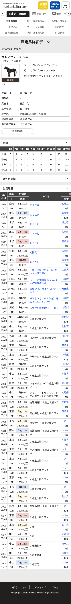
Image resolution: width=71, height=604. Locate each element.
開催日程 (41, 14)
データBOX (20, 14)
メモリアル (11, 26)
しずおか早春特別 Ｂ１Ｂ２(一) (44, 309)
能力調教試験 (11, 32)
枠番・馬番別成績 (35, 32)
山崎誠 (65, 279)
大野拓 (65, 392)
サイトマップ (39, 587)
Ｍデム (65, 543)
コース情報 (59, 32)
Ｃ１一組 (34, 224)
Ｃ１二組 (34, 214)
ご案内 (55, 587)
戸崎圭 (65, 345)
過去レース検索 (59, 20)
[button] (3, 14)
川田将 (65, 364)
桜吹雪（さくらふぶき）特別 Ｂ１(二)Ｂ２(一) (44, 300)
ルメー (65, 420)
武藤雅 (65, 534)
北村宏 (65, 317)
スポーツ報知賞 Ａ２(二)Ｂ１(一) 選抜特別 (44, 281)
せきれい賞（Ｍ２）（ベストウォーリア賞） (44, 272)
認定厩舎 (59, 26)
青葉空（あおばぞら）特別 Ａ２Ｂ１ (44, 290)
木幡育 (65, 373)
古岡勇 (65, 269)
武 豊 (65, 524)
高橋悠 (65, 203)
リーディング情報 (35, 26)
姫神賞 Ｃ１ (36, 252)
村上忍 (65, 222)
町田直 (65, 288)
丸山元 (65, 496)
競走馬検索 (11, 20)
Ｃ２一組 (34, 233)
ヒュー (65, 468)
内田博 (65, 335)
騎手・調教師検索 (35, 20)
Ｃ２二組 (34, 205)
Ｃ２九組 (34, 262)
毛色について (7, 84)
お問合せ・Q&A (19, 587)
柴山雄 (65, 383)
